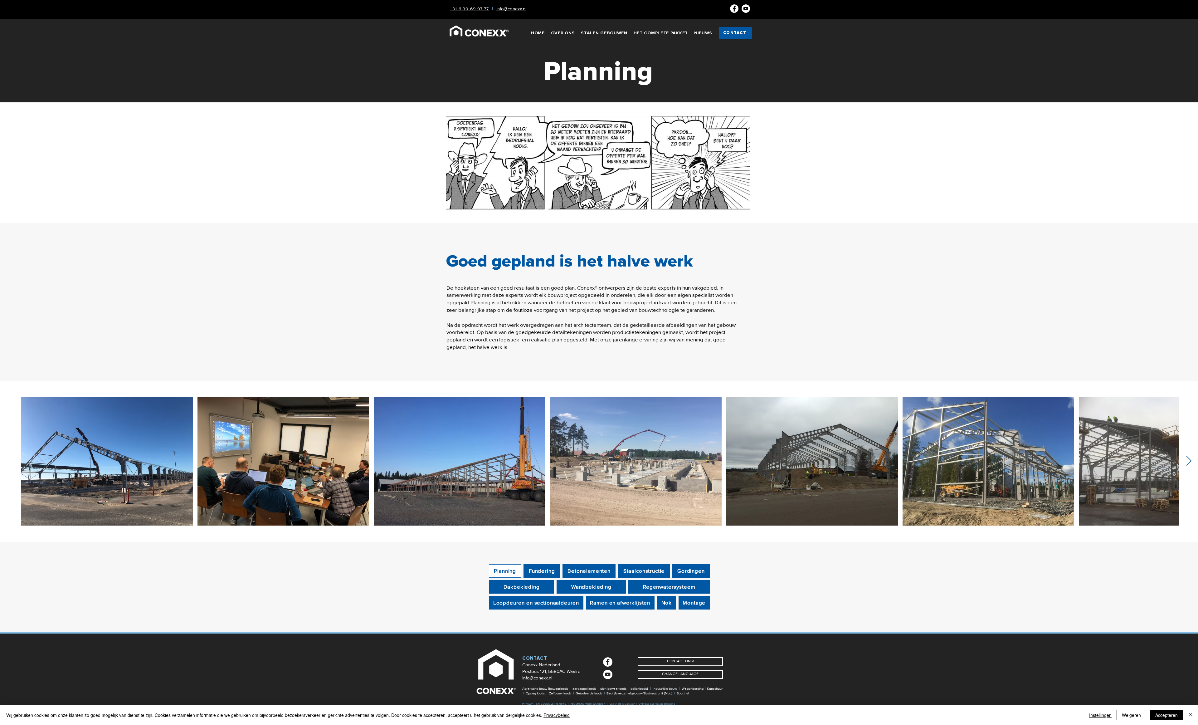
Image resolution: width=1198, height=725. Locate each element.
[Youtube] (746, 8)
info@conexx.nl (537, 678)
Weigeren (1131, 715)
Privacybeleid (556, 715)
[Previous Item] (9, 461)
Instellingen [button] (1100, 715)
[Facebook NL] (734, 8)
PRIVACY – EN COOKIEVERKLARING (544, 704)
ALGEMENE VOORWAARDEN (588, 704)
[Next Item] (1189, 461)
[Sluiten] (1190, 715)
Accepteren (1166, 715)
